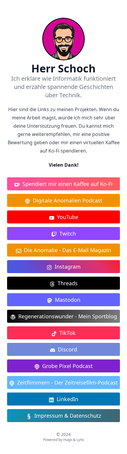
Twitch (67, 233)
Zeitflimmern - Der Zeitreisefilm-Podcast (67, 382)
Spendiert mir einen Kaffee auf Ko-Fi (67, 183)
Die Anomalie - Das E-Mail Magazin (67, 250)
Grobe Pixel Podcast (67, 365)
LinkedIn (67, 399)
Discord (67, 349)
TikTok (67, 332)
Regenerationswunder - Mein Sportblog (67, 316)
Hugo (67, 439)
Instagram (68, 266)
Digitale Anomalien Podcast (67, 200)
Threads (68, 283)
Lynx (80, 439)
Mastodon (67, 299)
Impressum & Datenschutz (67, 415)
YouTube (67, 216)
